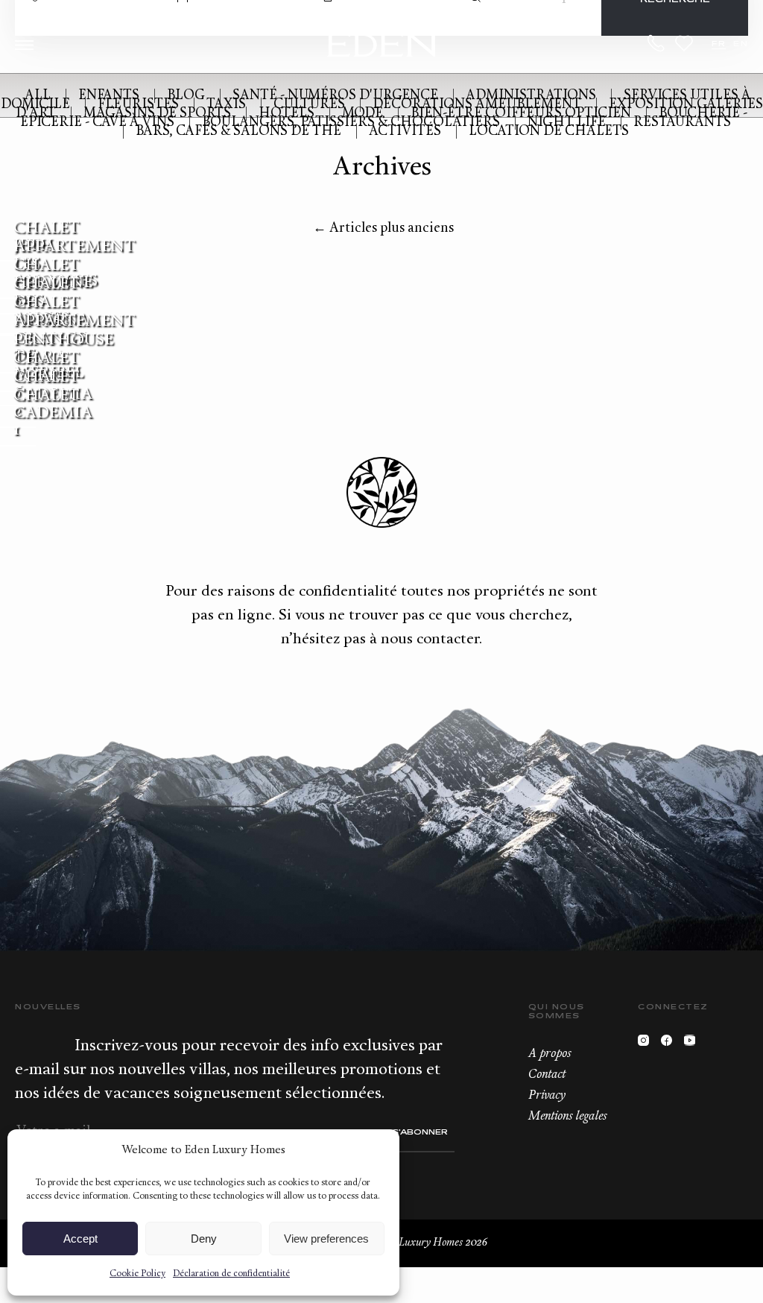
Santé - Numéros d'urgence (335, 96)
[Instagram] (647, 1044)
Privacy (547, 1096)
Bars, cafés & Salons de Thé (238, 131)
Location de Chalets (549, 131)
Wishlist (684, 43)
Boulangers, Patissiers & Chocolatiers (351, 123)
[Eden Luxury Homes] (382, 47)
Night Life (567, 123)
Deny (204, 1238)
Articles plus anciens (383, 228)
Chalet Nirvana (51, 311)
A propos (549, 1054)
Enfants (108, 96)
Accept (80, 1238)
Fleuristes (138, 105)
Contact (547, 1075)
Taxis (226, 105)
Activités (405, 131)
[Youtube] (693, 1044)
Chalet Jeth (46, 237)
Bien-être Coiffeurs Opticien (521, 114)
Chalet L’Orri (46, 367)
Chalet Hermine (52, 274)
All (38, 96)
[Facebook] (670, 1044)
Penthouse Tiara (63, 349)
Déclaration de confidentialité (231, 1273)
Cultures (309, 105)
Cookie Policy (137, 1273)
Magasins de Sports (157, 114)
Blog (186, 96)
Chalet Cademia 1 (52, 413)
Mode (362, 114)
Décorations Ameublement (477, 105)
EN (740, 44)
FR (719, 44)
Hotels (286, 114)
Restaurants (682, 123)
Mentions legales (567, 1117)
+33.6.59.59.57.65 (656, 43)
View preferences (326, 1238)
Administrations (531, 96)
